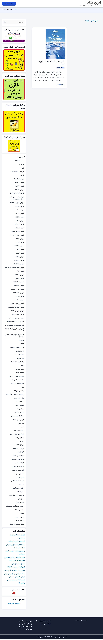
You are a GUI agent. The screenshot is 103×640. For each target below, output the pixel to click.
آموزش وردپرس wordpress (16, 318)
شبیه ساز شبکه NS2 (18, 466)
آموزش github (20, 239)
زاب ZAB (21, 441)
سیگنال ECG (20, 445)
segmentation (20, 373)
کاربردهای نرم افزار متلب (16, 541)
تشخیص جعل (20, 405)
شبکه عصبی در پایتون (17, 459)
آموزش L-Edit (20, 249)
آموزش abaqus (19, 182)
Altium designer (19, 161)
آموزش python (20, 278)
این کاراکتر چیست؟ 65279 (16, 567)
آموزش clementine (18, 210)
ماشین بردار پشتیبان (18, 488)
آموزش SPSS (20, 296)
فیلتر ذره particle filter (17, 481)
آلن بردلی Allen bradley (17, 172)
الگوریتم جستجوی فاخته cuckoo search (14, 330)
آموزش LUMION (19, 260)
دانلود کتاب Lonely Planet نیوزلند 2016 (51, 63)
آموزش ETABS (19, 228)
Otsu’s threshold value (17, 362)
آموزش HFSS (20, 242)
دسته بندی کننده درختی (17, 434)
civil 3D (22, 344)
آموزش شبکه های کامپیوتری (15, 307)
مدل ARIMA (20, 492)
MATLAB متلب (19, 355)
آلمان (22, 168)
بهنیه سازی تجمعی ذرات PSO (15, 394)
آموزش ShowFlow (18, 286)
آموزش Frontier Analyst (17, 235)
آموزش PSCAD (19, 275)
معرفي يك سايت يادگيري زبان (14, 570)
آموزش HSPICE (19, 246)
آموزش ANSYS (19, 186)
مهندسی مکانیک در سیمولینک (15, 506)
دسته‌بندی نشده (19, 438)
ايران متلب (93, 2)
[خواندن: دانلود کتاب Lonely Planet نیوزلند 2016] (55, 44)
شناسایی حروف (19, 474)
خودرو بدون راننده (18, 420)
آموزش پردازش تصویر (17, 303)
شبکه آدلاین (20, 452)
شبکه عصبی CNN (19, 456)
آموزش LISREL (19, 257)
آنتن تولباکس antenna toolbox (15, 322)
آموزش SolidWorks (18, 293)
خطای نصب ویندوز (18, 563)
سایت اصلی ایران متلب (9, 3)
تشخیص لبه (20, 409)
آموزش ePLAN (19, 224)
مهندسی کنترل (19, 502)
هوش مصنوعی (19, 517)
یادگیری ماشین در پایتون (16, 524)
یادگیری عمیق (20, 520)
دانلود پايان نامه (19, 430)
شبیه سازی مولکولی (18, 470)
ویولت (22, 513)
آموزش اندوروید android (17, 203)
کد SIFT (21, 484)
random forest (20, 369)
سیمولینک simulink (18, 448)
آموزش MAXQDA (19, 264)
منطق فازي (21, 499)
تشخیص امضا (20, 402)
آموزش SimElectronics (17, 289)
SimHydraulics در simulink (16, 380)
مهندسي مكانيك (19, 510)
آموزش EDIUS (19, 217)
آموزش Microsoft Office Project (14, 267)
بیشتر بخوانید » (61, 85)
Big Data (21, 340)
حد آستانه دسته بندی (17, 416)
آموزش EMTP (20, 221)
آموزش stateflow (19, 300)
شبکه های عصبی (19, 463)
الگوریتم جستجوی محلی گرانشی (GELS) (14, 336)
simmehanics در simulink (17, 383)
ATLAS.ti (21, 164)
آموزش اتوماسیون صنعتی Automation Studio (16, 198)
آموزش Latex (20, 253)
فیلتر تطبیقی (20, 477)
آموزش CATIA (20, 206)
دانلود (22, 427)
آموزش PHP (20, 271)
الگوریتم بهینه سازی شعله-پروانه (14, 325)
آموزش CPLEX (19, 213)
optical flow (20, 358)
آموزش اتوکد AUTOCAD (16, 193)
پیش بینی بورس (19, 398)
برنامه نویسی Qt (19, 391)
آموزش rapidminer (18, 282)
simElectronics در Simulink (16, 376)
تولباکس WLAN (19, 412)
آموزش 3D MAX (19, 179)
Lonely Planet (60, 68)
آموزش (22, 175)
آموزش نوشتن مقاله (18, 314)
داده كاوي (21, 423)
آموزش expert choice (18, 231)
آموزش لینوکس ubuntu (17, 311)
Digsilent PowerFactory (17, 347)
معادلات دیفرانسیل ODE (16, 495)
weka (22, 387)
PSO (22, 366)
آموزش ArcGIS (19, 190)
